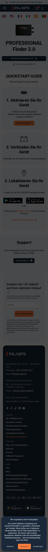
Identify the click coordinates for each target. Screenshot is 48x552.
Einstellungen (38, 546)
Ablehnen (10, 546)
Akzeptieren (24, 546)
